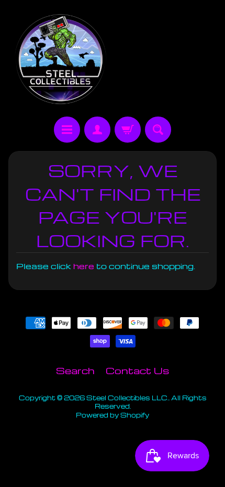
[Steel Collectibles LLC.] (60, 59)
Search (75, 370)
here (83, 266)
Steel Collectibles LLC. (127, 397)
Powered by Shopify (112, 415)
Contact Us (137, 370)
